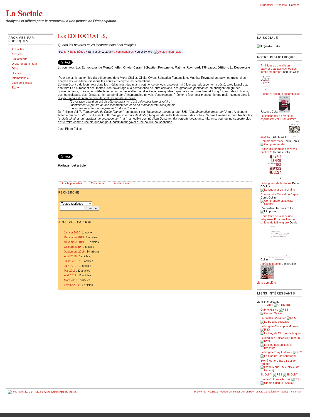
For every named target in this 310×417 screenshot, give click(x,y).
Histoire (16, 73)
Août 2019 (70, 256)
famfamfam (296, 391)
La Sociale (24, 13)
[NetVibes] (91, 173)
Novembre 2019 (74, 242)
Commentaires (59, 391)
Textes (72, 391)
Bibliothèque (19, 59)
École (15, 87)
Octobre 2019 (72, 246)
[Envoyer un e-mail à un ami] (64, 173)
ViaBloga (213, 391)
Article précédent (72, 183)
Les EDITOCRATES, (82, 35)
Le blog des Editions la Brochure (281, 338)
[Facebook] (69, 173)
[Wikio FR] (87, 173)
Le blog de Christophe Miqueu (279, 326)
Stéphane (273, 391)
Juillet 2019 (71, 261)
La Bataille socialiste (273, 318)
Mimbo (232, 391)
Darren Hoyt (247, 391)
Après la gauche (271, 263)
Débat (15, 68)
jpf (65, 51)
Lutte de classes (22, 82)
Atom (47, 391)
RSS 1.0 (27, 391)
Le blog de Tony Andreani (276, 352)
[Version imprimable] (168, 51)
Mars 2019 (70, 280)
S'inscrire (281, 5)
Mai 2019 (70, 270)
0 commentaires (124, 51)
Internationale (20, 78)
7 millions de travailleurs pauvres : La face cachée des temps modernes (279, 69)
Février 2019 (72, 285)
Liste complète (266, 282)
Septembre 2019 (74, 251)
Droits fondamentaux (24, 63)
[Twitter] (73, 173)
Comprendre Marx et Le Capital (280, 194)
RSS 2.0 (38, 391)
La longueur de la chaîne (276, 183)
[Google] (82, 173)
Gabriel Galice (269, 309)
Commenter (98, 183)
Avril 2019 (70, 275)
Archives (17, 54)
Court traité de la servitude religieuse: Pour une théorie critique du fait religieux (278, 219)
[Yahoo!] (78, 173)
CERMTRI (267, 305)
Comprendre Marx (272, 141)
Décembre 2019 (74, 237)
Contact (294, 5)
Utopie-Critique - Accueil (275, 379)
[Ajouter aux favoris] (60, 173)
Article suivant (122, 183)
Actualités (18, 49)
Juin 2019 (70, 265)
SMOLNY (266, 374)
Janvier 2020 (72, 232)
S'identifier (266, 5)
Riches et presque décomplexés (280, 94)
